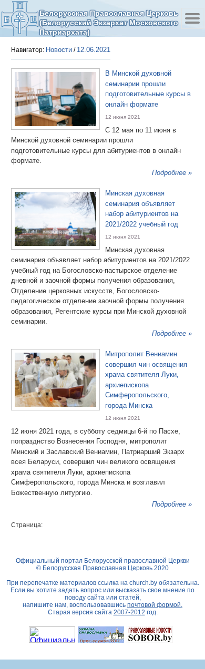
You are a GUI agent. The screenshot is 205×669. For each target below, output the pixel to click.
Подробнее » (172, 173)
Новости (59, 50)
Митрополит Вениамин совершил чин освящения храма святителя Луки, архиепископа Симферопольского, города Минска (146, 379)
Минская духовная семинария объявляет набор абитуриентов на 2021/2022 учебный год (141, 208)
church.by (143, 582)
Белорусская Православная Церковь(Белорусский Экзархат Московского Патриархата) (108, 22)
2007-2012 (129, 612)
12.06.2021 (93, 50)
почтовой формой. (154, 605)
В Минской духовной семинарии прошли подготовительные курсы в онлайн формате (148, 88)
